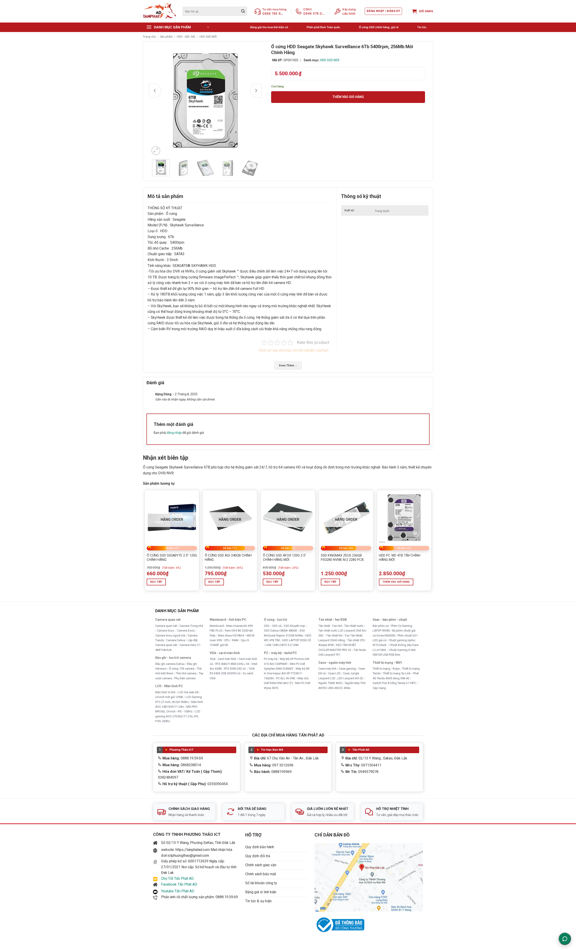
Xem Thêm (288, 365)
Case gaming (347, 668)
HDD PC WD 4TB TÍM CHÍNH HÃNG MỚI (399, 557)
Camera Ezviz (186, 630)
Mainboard (217, 625)
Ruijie (396, 668)
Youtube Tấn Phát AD (177, 891)
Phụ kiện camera (185, 678)
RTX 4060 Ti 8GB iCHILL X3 (232, 663)
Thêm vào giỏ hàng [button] (396, 581)
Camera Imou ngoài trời (170, 635)
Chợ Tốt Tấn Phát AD (177, 878)
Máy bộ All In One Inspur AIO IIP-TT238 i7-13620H (286, 673)
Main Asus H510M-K (231, 635)
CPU (227, 640)
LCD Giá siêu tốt (188, 692)
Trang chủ (149, 36)
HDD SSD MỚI (208, 36)
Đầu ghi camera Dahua (169, 663)
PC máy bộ (270, 659)
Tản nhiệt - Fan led (330, 625)
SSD (267, 625)
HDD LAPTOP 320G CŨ (296, 640)
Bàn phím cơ (381, 625)
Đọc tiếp (156, 581)
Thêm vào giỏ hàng (348, 97)
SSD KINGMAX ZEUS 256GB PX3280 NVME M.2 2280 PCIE (342, 557)
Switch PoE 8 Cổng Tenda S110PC (394, 683)
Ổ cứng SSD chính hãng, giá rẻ (378, 27)
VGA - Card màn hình (223, 659)
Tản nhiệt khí (334, 635)
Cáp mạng (379, 687)
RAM (235, 640)
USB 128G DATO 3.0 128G (282, 645)
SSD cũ (276, 625)
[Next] (255, 90)
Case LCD (334, 673)
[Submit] (243, 11)
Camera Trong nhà (191, 625)
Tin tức (421, 27)
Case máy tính (327, 668)
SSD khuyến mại (295, 625)
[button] (383, 11)
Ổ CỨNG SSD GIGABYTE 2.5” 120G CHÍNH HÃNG (172, 557)
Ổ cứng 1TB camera (181, 668)
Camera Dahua (175, 640)
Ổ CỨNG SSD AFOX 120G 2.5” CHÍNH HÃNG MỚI (284, 557)
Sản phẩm (166, 36)
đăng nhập (174, 432)
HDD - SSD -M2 (186, 36)
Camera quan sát (166, 625)
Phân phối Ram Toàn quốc (323, 27)
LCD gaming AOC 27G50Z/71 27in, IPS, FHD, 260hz (177, 716)
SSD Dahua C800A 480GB (280, 630)
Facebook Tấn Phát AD (179, 884)
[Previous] (155, 90)
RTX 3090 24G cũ (235, 668)
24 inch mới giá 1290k (169, 697)
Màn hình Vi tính (165, 692)
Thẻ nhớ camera (186, 673)
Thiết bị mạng (381, 668)
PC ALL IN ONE (286, 678)
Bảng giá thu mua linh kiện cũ (269, 27)
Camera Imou (166, 630)
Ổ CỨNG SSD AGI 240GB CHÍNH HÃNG (228, 557)
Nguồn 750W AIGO (330, 683)
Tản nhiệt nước (353, 625)
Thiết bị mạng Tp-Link (397, 673)
